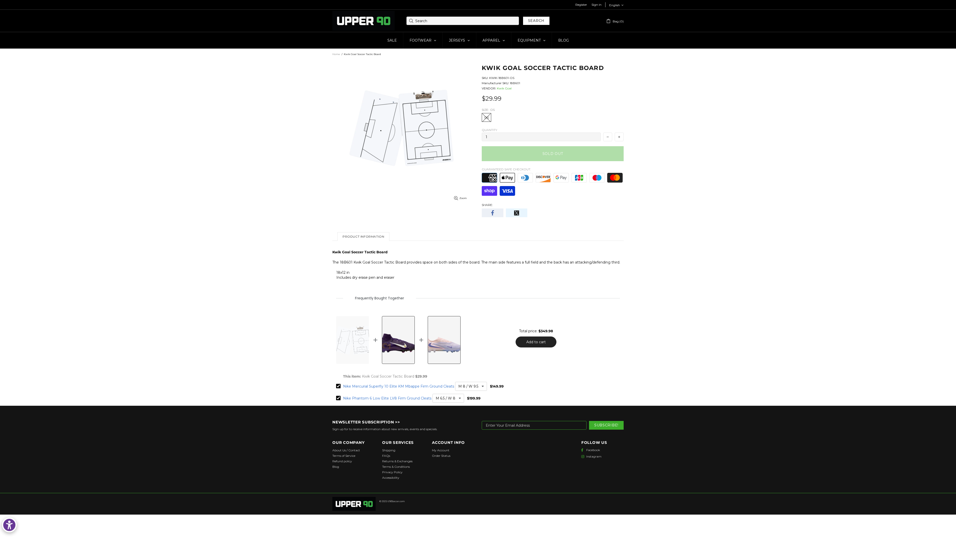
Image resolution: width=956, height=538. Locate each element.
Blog (335, 467)
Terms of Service (343, 456)
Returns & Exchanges (397, 461)
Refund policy (342, 461)
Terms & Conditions (396, 467)
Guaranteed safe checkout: (506, 169)
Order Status (441, 456)
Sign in (596, 4)
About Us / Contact (346, 450)
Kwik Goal (504, 88)
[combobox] (462, 20)
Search (536, 20)
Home (336, 54)
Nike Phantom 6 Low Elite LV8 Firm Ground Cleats (387, 398)
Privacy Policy (392, 472)
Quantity (489, 130)
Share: (487, 205)
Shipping (388, 450)
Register (581, 4)
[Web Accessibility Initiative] (9, 525)
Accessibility (390, 477)
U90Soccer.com (396, 501)
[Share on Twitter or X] (517, 212)
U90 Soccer (363, 21)
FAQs (386, 456)
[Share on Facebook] (492, 212)
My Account (440, 450)
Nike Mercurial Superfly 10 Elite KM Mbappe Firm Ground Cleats (398, 386)
